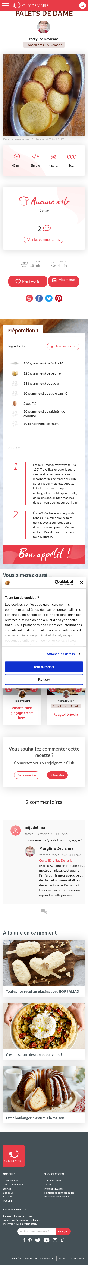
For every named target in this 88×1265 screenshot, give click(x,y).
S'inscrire (57, 775)
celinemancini (22, 700)
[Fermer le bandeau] (81, 582)
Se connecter (27, 775)
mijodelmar (35, 827)
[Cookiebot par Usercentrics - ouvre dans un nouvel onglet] (55, 582)
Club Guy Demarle (13, 1184)
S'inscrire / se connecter (21, 1258)
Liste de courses (65, 346)
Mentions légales (53, 1188)
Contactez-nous (53, 1180)
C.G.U (47, 1184)
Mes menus (67, 279)
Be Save (7, 1196)
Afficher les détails (61, 654)
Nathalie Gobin (66, 700)
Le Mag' (7, 1188)
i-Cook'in (8, 1200)
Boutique (8, 1192)
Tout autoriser (44, 667)
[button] (5, 6)
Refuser (44, 679)
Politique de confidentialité (59, 1192)
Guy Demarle (10, 1180)
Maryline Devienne (56, 848)
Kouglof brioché (66, 715)
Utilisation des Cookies (56, 1196)
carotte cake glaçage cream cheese (22, 713)
